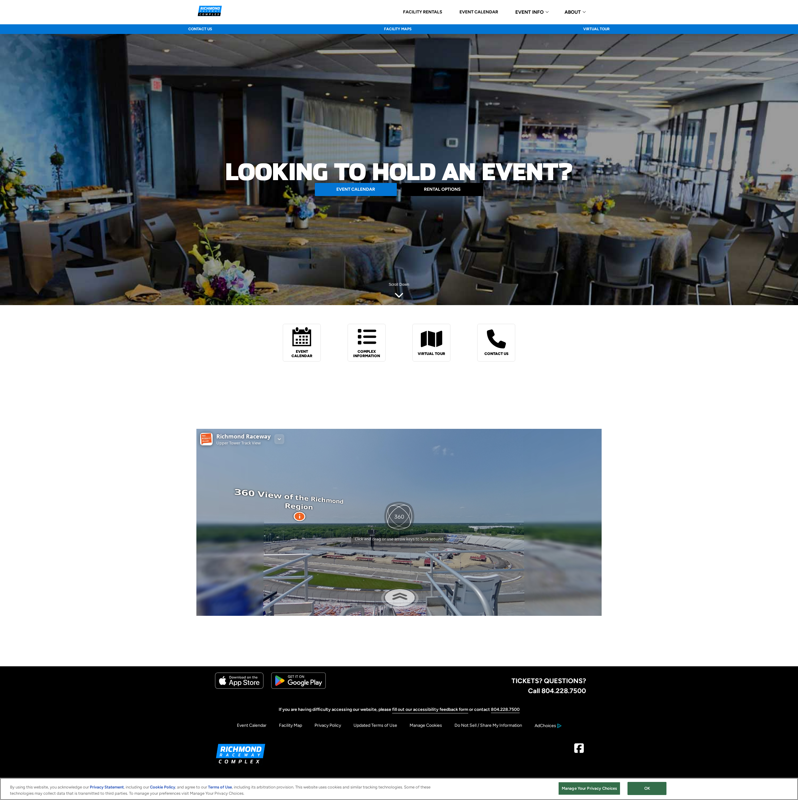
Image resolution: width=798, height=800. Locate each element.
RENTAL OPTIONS (442, 189)
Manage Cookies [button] (426, 725)
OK (647, 788)
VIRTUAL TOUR (596, 29)
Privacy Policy (328, 725)
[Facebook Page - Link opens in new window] (579, 750)
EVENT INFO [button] (529, 12)
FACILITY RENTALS (422, 12)
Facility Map (290, 725)
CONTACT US (200, 29)
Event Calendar (252, 725)
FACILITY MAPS (397, 29)
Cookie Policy (162, 787)
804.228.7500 (505, 709)
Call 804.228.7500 (557, 691)
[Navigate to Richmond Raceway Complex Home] (209, 12)
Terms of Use (220, 787)
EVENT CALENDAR (478, 12)
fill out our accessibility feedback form (430, 709)
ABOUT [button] (573, 12)
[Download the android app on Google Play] (298, 687)
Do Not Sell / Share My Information (488, 725)
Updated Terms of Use (375, 725)
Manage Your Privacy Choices (589, 788)
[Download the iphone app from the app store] (239, 687)
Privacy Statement (107, 787)
